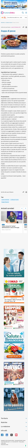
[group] (11, 222)
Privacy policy (21, 441)
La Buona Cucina (9, 22)
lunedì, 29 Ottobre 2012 (16, 27)
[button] (21, 208)
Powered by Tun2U (4, 444)
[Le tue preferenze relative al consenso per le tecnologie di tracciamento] (25, 445)
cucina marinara (5, 199)
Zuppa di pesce (5, 202)
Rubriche (2, 22)
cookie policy (3, 443)
